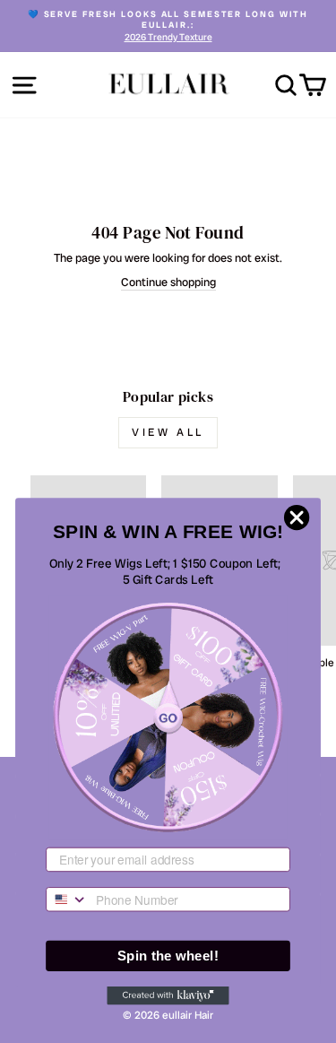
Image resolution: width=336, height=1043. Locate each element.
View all (168, 432)
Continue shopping (168, 282)
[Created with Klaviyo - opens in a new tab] (167, 995)
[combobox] (67, 899)
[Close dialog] (296, 517)
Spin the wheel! (168, 955)
